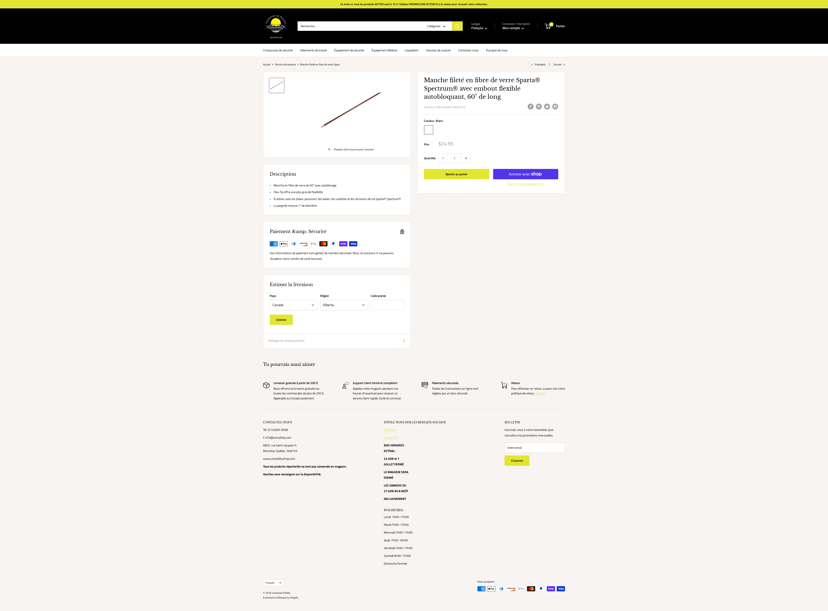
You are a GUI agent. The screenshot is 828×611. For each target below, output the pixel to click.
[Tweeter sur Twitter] (547, 107)
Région (324, 295)
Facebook (390, 429)
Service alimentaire (285, 64)
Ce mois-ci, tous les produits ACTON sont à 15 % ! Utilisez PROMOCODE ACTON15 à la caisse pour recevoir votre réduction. (414, 4)
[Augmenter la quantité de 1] (465, 158)
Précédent (540, 64)
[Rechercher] (457, 26)
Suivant (558, 64)
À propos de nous (497, 50)
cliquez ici (541, 393)
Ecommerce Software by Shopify (280, 597)
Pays (273, 295)
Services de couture (438, 50)
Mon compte (511, 27)
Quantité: (430, 158)
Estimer (281, 319)
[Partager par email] (555, 107)
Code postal (378, 295)
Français (269, 583)
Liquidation (412, 50)
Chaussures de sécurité (278, 50)
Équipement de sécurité (349, 50)
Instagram (390, 437)
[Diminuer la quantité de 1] (443, 158)
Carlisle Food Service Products (444, 107)
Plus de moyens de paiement (525, 183)
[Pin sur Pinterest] (539, 107)
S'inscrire (517, 460)
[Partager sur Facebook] (531, 107)
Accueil (267, 64)
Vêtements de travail (313, 50)
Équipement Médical (384, 50)
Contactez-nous (468, 50)
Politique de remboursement (286, 340)
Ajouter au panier (456, 174)
